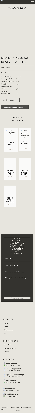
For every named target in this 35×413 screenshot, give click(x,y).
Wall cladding (8, 330)
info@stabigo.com (12, 391)
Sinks (5, 333)
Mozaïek (6, 323)
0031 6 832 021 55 (13, 377)
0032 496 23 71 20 (13, 371)
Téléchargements (10, 348)
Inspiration (7, 345)
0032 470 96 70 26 (13, 365)
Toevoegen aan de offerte (13, 107)
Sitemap (18, 410)
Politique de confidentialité (23, 407)
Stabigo (13, 407)
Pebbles (6, 326)
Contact (6, 351)
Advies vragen (8, 100)
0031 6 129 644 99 (13, 382)
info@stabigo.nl (11, 396)
